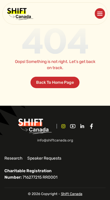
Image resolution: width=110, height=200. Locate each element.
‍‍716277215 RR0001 (30, 174)
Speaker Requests (44, 158)
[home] (20, 13)
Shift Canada (71, 194)
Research (13, 158)
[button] (100, 13)
